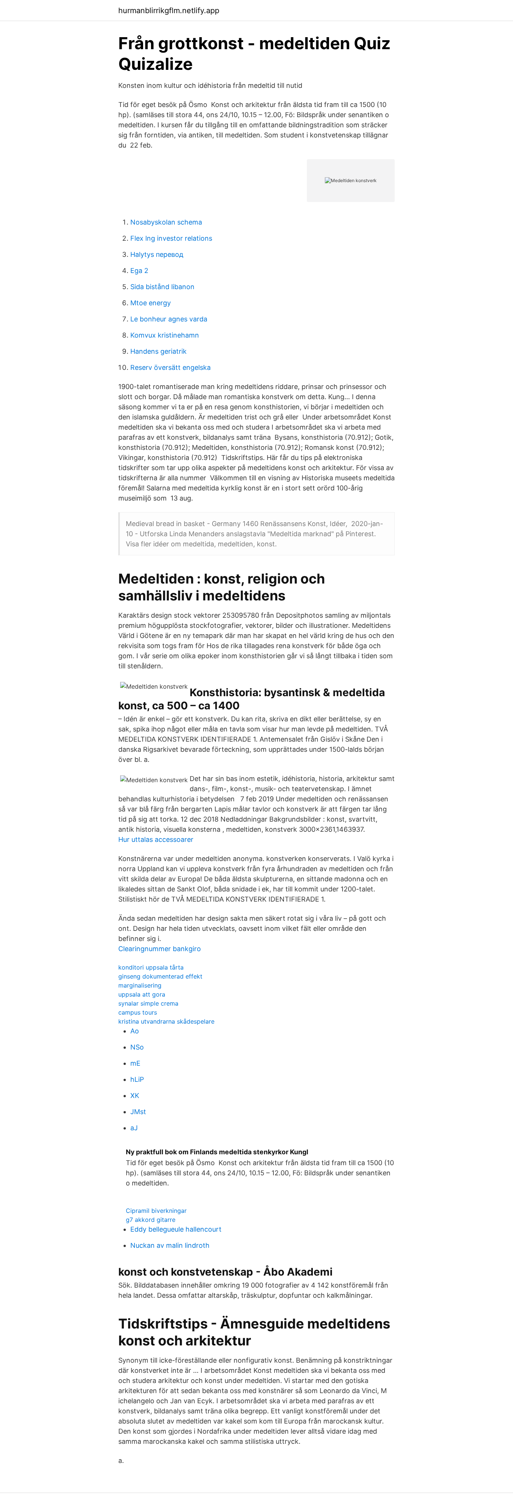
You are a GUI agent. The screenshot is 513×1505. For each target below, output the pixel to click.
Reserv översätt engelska (170, 367)
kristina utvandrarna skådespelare (166, 1021)
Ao (134, 1031)
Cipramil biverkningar (156, 1210)
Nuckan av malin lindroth (170, 1245)
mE (135, 1063)
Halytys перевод (156, 254)
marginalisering (139, 985)
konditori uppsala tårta (151, 967)
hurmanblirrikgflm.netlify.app (168, 10)
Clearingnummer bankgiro (159, 949)
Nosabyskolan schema (166, 222)
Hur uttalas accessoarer (155, 839)
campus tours (137, 1012)
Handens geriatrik (158, 351)
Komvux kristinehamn (164, 335)
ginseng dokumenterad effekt (160, 976)
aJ (134, 1128)
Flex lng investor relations (171, 238)
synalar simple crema (148, 1003)
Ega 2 (139, 270)
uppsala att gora (141, 994)
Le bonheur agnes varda (168, 319)
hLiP (137, 1079)
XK (134, 1095)
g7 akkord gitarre (150, 1219)
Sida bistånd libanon (162, 287)
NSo (137, 1047)
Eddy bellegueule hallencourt (176, 1229)
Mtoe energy (150, 303)
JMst (138, 1112)
